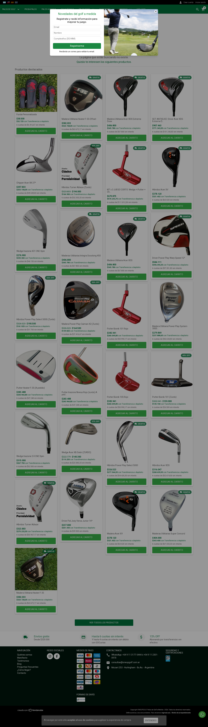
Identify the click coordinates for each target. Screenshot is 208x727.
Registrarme (77, 45)
